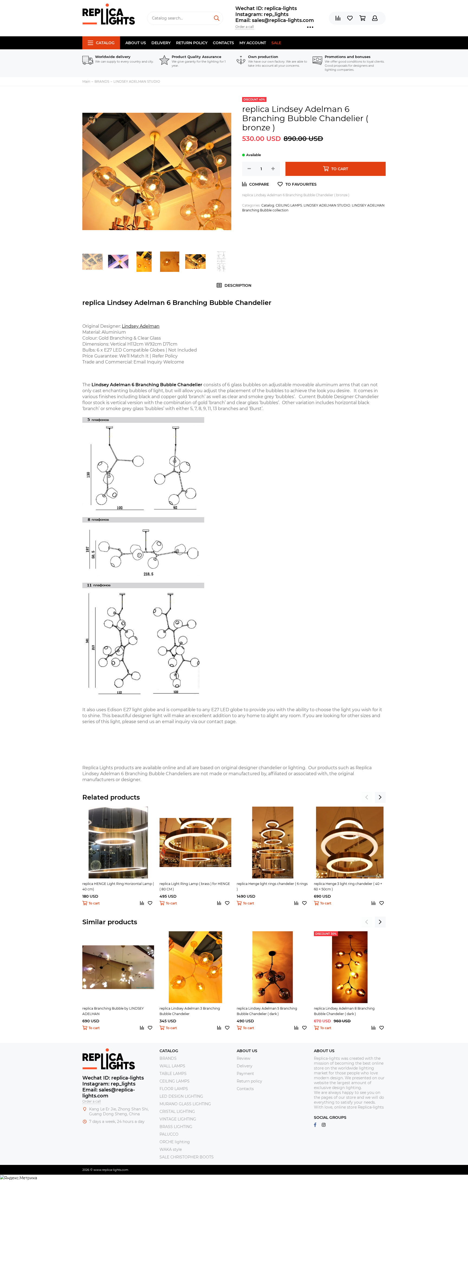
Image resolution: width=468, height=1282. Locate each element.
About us (135, 42)
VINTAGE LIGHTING (178, 1119)
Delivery (161, 42)
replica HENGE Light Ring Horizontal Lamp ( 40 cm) (118, 886)
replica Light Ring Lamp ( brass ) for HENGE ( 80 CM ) (195, 886)
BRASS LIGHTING (176, 1126)
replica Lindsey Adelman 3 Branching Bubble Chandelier (190, 1011)
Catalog (105, 42)
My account (252, 42)
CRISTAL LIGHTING (177, 1111)
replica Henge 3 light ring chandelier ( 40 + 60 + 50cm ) (348, 886)
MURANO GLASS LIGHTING (185, 1103)
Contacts (223, 42)
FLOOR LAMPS (174, 1088)
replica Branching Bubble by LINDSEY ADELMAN (113, 1011)
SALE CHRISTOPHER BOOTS (187, 1157)
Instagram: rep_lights (261, 14)
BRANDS (168, 1058)
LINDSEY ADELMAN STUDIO (327, 205)
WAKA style (171, 1149)
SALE (276, 42)
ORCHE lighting (175, 1141)
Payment (245, 1073)
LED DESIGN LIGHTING (181, 1096)
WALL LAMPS (172, 1066)
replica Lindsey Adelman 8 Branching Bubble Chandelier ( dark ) (344, 1011)
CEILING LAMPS (289, 205)
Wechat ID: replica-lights (266, 8)
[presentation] (366, 797)
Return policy (191, 42)
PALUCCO (169, 1134)
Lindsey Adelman (141, 326)
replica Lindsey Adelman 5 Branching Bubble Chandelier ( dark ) (267, 1011)
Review (243, 1058)
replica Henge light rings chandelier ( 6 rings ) (272, 886)
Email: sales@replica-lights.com (274, 20)
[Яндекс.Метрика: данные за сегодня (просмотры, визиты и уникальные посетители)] (18, 1178)
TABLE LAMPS (173, 1073)
